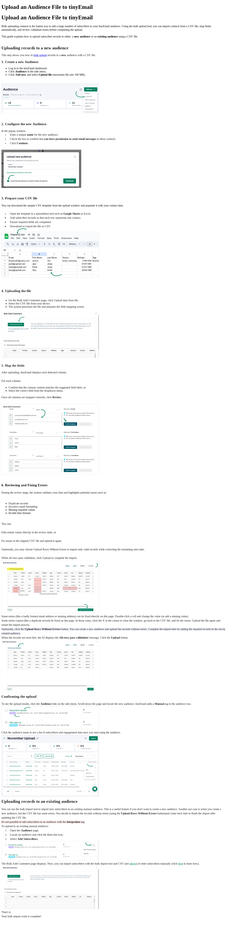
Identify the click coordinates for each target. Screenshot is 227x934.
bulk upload (40, 55)
